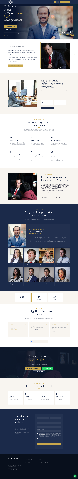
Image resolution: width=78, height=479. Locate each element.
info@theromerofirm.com (9, 35)
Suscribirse (49, 443)
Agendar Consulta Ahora (33, 368)
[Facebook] (9, 469)
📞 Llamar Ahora (39, 371)
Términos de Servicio (28, 461)
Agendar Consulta (10, 26)
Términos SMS (27, 462)
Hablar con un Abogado (15, 65)
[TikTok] (14, 469)
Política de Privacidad (28, 459)
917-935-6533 (7, 33)
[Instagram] (11, 469)
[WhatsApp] (75, 476)
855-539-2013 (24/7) (15, 33)
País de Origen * (40, 429)
